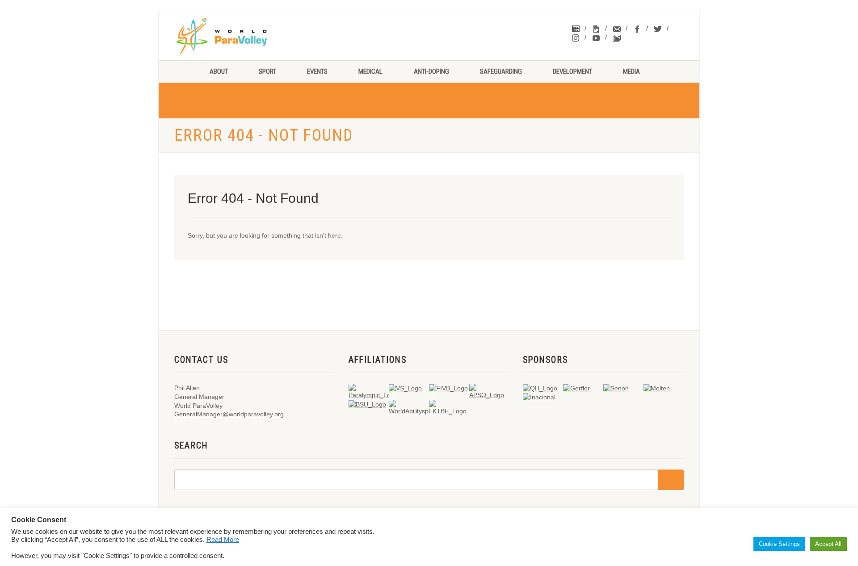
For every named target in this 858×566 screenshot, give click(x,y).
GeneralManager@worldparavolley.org (229, 414)
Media (631, 71)
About (219, 71)
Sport (267, 71)
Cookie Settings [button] (779, 544)
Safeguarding (501, 71)
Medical (370, 71)
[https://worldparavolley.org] (233, 35)
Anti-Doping (431, 71)
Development (572, 71)
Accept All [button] (828, 544)
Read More (222, 539)
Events (317, 71)
